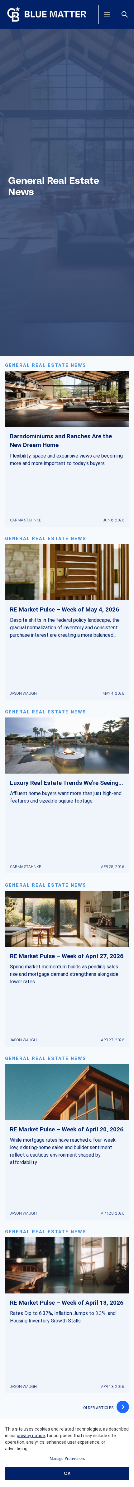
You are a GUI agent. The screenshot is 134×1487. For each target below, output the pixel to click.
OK (67, 1473)
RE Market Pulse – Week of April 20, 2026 (66, 1129)
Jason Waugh (23, 693)
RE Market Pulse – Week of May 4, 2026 (64, 609)
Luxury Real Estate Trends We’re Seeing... (66, 782)
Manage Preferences (67, 1458)
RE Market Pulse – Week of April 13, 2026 (66, 1302)
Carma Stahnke (25, 520)
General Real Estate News (45, 365)
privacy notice (31, 1435)
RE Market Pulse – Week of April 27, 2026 (66, 956)
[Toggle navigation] (107, 14)
